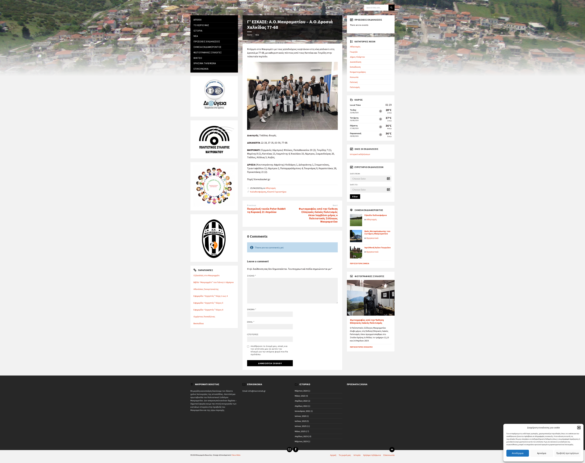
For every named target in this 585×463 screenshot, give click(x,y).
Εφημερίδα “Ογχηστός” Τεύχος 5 (208, 302)
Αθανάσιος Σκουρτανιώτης (206, 289)
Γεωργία (354, 51)
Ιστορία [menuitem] (357, 455)
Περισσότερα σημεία (359, 263)
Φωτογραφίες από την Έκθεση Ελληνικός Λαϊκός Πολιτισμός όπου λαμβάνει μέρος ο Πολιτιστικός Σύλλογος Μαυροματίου (318, 215)
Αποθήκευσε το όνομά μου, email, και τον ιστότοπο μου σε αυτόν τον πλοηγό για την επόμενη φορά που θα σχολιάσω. (269, 350)
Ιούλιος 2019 (300, 421)
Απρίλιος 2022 (301, 406)
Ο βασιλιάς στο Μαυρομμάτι (206, 275)
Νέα (257, 34)
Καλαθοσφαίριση (258, 191)
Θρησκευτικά (372, 238)
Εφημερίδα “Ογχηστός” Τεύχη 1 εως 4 (210, 296)
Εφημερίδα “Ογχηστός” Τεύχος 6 (208, 309)
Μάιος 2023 (300, 395)
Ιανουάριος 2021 (302, 411)
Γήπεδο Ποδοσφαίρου (375, 215)
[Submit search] (391, 8)
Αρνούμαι (541, 453)
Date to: (354, 184)
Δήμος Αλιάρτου (357, 56)
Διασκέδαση (355, 62)
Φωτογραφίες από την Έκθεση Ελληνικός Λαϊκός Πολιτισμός (367, 321)
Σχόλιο (251, 275)
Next (335, 205)
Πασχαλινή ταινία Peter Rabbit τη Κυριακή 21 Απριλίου (266, 210)
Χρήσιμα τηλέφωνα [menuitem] (372, 455)
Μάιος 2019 (300, 431)
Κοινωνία (354, 77)
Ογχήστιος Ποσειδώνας (204, 316)
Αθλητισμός (270, 188)
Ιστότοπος (252, 334)
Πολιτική (354, 82)
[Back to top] (392, 449)
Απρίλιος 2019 (301, 436)
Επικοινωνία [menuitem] (389, 455)
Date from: (355, 174)
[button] (578, 427)
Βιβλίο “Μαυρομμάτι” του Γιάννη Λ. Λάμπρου (213, 282)
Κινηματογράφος (358, 72)
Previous (251, 205)
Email (250, 322)
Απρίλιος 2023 (301, 400)
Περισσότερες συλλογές (361, 347)
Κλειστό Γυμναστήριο (276, 191)
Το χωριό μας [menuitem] (345, 455)
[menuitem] (214, 19)
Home (249, 34)
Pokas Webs (236, 455)
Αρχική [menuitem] (333, 455)
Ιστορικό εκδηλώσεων (360, 154)
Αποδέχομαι (518, 453)
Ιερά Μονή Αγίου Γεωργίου (377, 247)
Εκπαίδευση (355, 67)
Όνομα (251, 309)
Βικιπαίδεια (198, 323)
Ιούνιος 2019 (300, 426)
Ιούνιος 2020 (300, 416)
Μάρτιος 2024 (301, 390)
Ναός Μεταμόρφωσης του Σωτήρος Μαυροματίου (377, 232)
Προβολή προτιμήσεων (567, 453)
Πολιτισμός (355, 87)
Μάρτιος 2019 (301, 441)
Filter (355, 196)
